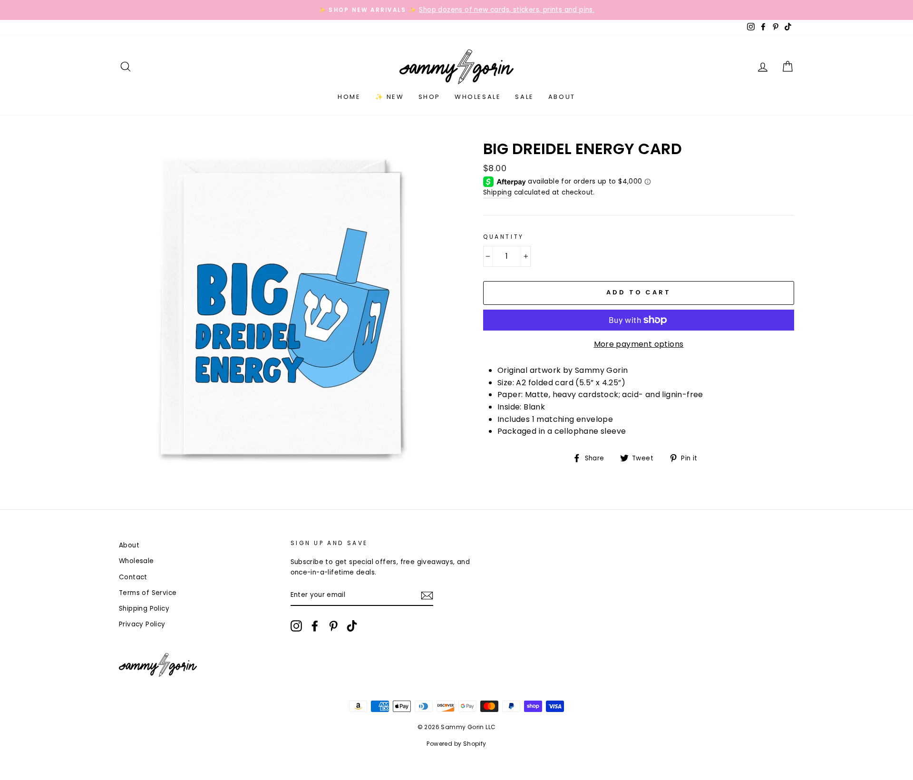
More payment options (639, 344)
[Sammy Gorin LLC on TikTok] (352, 626)
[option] (456, 10)
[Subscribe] (427, 595)
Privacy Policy (142, 624)
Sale (524, 96)
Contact (133, 577)
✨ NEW (389, 96)
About (561, 96)
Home (349, 96)
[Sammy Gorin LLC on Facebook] (315, 626)
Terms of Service (147, 592)
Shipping (497, 192)
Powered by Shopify (456, 744)
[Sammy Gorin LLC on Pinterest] (333, 626)
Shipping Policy (144, 608)
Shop (429, 96)
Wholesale (478, 96)
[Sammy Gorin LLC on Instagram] (296, 626)
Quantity (503, 237)
